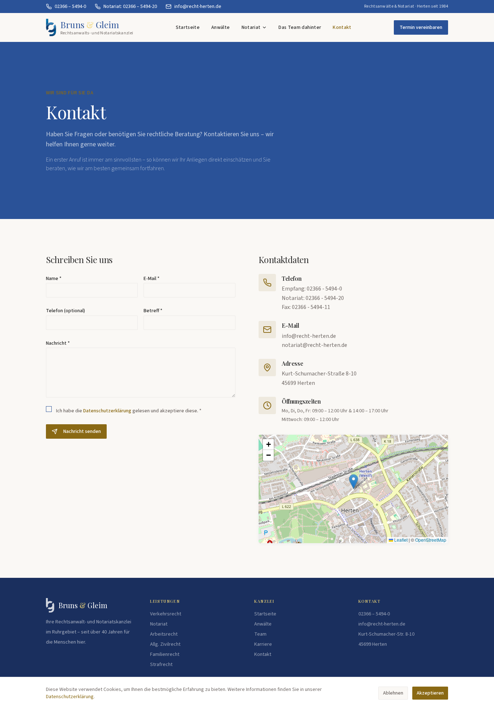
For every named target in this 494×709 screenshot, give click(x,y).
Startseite (188, 27)
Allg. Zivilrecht (165, 644)
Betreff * (153, 310)
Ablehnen (393, 693)
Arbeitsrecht (164, 634)
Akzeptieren (430, 693)
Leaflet (400, 540)
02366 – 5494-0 (374, 614)
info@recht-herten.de (309, 336)
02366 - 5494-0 (324, 289)
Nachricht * (58, 343)
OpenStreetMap (430, 540)
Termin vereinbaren (421, 27)
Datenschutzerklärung (107, 410)
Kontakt (342, 27)
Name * (53, 278)
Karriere (263, 644)
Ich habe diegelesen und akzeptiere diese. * (128, 410)
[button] (353, 481)
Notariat (251, 27)
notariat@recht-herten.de (314, 345)
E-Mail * (151, 278)
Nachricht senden (82, 431)
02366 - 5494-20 (325, 298)
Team (260, 634)
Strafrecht (161, 664)
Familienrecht (164, 654)
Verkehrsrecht (165, 614)
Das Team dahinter (299, 27)
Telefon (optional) (65, 310)
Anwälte (220, 27)
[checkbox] (49, 409)
